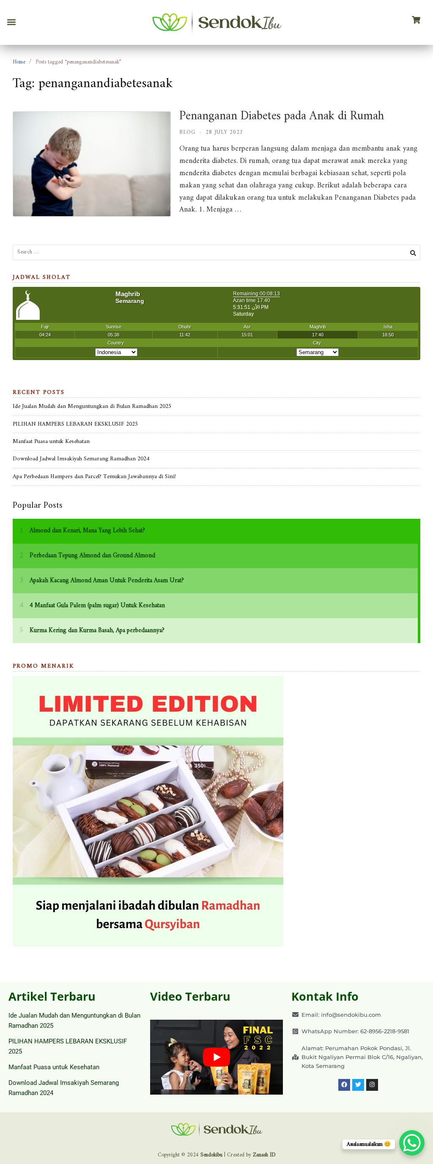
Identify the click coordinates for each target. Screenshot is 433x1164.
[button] (11, 22)
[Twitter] (358, 1085)
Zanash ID (264, 1155)
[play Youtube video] (216, 1057)
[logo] (216, 22)
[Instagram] (372, 1085)
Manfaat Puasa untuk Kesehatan (51, 441)
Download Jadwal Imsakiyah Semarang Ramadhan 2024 (81, 459)
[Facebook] (344, 1085)
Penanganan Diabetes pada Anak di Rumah (281, 116)
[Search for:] (216, 252)
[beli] (416, 20)
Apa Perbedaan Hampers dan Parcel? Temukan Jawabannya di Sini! (94, 476)
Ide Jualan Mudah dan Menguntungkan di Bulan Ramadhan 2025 (92, 406)
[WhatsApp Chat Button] (412, 1143)
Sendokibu (211, 1155)
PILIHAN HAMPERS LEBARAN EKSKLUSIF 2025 (75, 424)
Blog (187, 132)
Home (19, 62)
